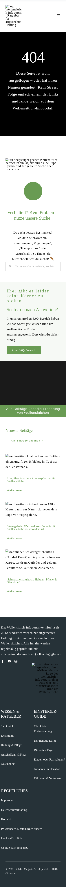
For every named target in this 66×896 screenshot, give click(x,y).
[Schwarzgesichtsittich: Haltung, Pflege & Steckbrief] (33, 560)
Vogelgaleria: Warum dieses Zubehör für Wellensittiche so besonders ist (31, 528)
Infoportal (42, 869)
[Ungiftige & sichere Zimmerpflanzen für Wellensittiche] (33, 462)
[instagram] (15, 661)
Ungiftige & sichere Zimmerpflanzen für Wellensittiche (31, 480)
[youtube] (9, 661)
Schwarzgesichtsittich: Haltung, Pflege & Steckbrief (32, 581)
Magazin (28, 869)
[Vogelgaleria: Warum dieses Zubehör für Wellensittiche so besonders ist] (33, 510)
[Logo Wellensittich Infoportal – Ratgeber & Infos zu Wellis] (14, 6)
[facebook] (2, 661)
